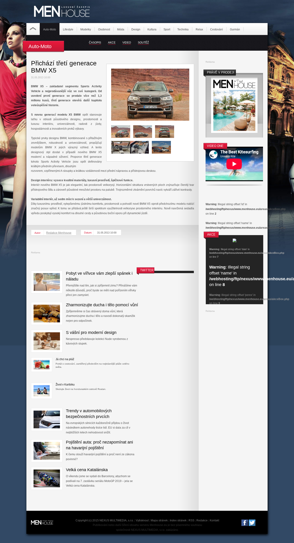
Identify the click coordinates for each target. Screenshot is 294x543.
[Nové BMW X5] (150, 119)
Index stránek (178, 520)
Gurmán (235, 29)
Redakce (202, 520)
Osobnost (104, 29)
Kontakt (214, 520)
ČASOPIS (95, 42)
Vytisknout (142, 520)
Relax (199, 29)
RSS (191, 520)
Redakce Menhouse (58, 232)
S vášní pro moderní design (91, 332)
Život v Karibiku (65, 384)
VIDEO (126, 42)
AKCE (112, 42)
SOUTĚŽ (143, 42)
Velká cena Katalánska (87, 469)
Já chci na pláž (65, 359)
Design (135, 29)
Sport (167, 29)
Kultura (151, 29)
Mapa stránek (159, 520)
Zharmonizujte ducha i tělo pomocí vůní (102, 305)
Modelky (85, 29)
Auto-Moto (49, 29)
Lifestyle (68, 29)
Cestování (216, 29)
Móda (120, 29)
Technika (183, 29)
